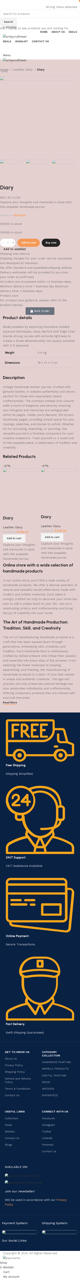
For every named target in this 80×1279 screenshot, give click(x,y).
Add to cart (28, 242)
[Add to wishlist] (29, 510)
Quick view (18, 510)
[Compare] (8, 510)
